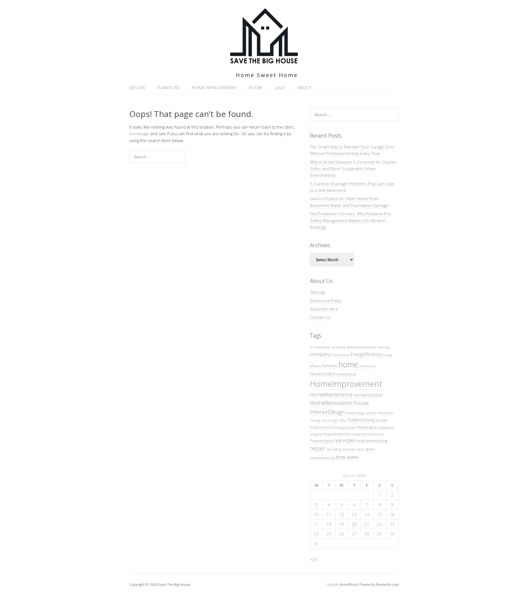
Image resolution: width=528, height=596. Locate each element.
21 (366, 524)
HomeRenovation (331, 403)
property (316, 434)
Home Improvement (214, 87)
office (343, 420)
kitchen (371, 412)
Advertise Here (324, 309)
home (348, 364)
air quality (339, 347)
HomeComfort (323, 374)
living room (386, 412)
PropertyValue (321, 440)
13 (354, 514)
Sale (280, 87)
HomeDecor (347, 374)
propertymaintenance (368, 434)
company (320, 353)
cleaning (383, 347)
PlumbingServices (342, 427)
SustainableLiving (322, 457)
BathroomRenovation (362, 347)
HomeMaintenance (331, 394)
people (381, 420)
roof (328, 449)
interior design (355, 413)
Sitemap (317, 292)
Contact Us (320, 317)
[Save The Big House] (264, 60)
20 (354, 524)
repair (317, 448)
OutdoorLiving (361, 420)
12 (341, 514)
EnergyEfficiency (366, 354)
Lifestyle (332, 584)
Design (137, 87)
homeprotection (368, 395)
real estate (344, 440)
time (341, 456)
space (370, 449)
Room (255, 87)
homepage (139, 133)
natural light (330, 420)
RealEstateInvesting (371, 440)
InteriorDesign (327, 412)
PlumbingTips (367, 427)
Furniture (168, 87)
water (353, 457)
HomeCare (367, 366)
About (304, 87)
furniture (329, 365)
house (361, 403)
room (360, 449)
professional (386, 427)
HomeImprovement (346, 383)
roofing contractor (343, 449)
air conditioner (320, 347)
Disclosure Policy (325, 300)
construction (341, 354)
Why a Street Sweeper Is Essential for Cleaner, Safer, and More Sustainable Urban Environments (353, 168)
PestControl (319, 427)
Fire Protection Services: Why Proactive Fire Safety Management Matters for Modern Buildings (350, 220)
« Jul (313, 559)
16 (392, 514)
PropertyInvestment (337, 434)
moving (315, 420)
